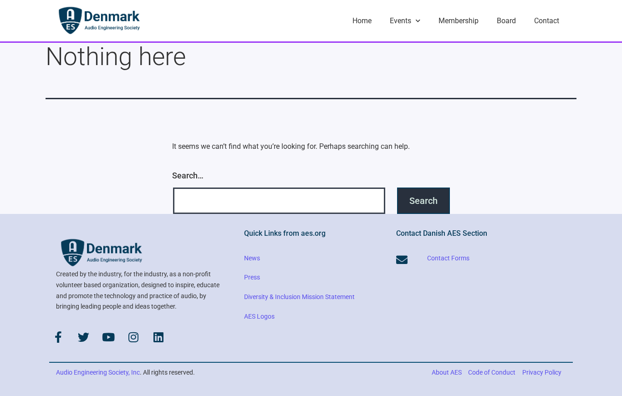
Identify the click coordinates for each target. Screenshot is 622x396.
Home (362, 20)
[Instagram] (133, 336)
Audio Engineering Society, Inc (98, 372)
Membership (458, 20)
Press (252, 277)
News (252, 258)
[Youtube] (108, 336)
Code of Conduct (491, 372)
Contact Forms (448, 258)
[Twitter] (83, 336)
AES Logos (259, 316)
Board (506, 20)
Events (400, 20)
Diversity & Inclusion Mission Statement (299, 296)
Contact (546, 20)
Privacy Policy (541, 372)
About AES (447, 372)
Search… (188, 175)
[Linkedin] (158, 336)
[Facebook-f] (58, 336)
